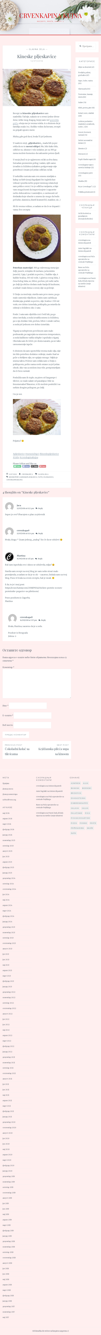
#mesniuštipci (32, 454)
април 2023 (7, 970)
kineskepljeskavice (28, 477)
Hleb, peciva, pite (84, 108)
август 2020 (8, 1133)
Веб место (8, 725)
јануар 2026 (7, 835)
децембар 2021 (9, 1057)
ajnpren (75, 783)
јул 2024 (6, 894)
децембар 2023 (9, 927)
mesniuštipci (14, 477)
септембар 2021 (9, 1073)
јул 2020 (6, 1138)
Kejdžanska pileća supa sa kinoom (53, 750)
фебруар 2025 (8, 867)
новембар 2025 (9, 840)
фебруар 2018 (8, 1296)
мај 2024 (6, 900)
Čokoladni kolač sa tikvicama (17, 750)
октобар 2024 (8, 884)
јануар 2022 (7, 1052)
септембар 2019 (9, 1193)
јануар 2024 (7, 922)
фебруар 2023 (8, 981)
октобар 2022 (8, 1003)
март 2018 (7, 1290)
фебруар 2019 (8, 1231)
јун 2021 (6, 1090)
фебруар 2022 (8, 1046)
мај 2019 (6, 1214)
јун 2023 (6, 960)
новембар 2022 (9, 997)
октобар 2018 (8, 1252)
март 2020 (7, 1160)
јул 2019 (6, 1203)
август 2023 (7, 949)
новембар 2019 (9, 1182)
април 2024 (7, 905)
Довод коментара (10, 794)
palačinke (76, 813)
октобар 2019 (8, 1187)
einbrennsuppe (79, 803)
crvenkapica (27, 474)
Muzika (81, 181)
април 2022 (7, 1035)
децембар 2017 (9, 1306)
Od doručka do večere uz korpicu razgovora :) (50, 1331)
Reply (40, 508)
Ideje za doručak (84, 67)
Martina (21, 555)
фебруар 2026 (8, 829)
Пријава (6, 783)
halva (85, 808)
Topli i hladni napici (85, 159)
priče (93, 823)
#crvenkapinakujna (29, 457)
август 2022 (7, 1014)
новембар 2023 (9, 933)
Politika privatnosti (85, 192)
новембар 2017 (9, 1312)
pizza (74, 823)
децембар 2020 (9, 1122)
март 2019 (7, 1225)
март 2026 (7, 824)
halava (75, 808)
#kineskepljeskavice (49, 454)
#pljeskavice (19, 454)
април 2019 (7, 1220)
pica (87, 813)
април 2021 (7, 1101)
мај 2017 (6, 1317)
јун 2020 (6, 1144)
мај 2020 (6, 1149)
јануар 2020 (7, 1171)
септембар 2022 (9, 1008)
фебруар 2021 (8, 1111)
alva (85, 783)
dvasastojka (78, 798)
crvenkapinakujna (14, 480)
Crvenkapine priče (85, 173)
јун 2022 (6, 1025)
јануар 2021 (7, 1117)
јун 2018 (6, 1274)
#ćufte (16, 457)
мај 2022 (6, 1030)
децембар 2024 (9, 878)
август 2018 (7, 1263)
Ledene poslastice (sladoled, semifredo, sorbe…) (86, 124)
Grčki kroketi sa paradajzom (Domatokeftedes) (85, 216)
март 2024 (7, 911)
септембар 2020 (9, 1128)
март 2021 (7, 1106)
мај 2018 (6, 1279)
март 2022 (7, 1041)
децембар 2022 (9, 992)
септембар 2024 (9, 889)
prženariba (77, 828)
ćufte (40, 477)
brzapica (76, 793)
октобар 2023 (8, 938)
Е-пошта (8, 715)
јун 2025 (6, 857)
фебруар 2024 (8, 916)
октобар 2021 (8, 1068)
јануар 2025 (7, 873)
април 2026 (7, 819)
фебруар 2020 (8, 1166)
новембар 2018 (9, 1247)
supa (73, 833)
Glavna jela (37, 49)
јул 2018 (6, 1269)
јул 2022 (6, 1019)
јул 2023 (6, 954)
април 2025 (7, 862)
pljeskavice (48, 477)
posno (83, 823)
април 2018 (7, 1285)
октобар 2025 (8, 846)
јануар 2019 (7, 1236)
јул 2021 (6, 1084)
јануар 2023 (7, 987)
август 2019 (7, 1198)
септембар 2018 (9, 1258)
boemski (87, 788)
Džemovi (81, 154)
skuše (90, 828)
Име (5, 705)
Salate (80, 102)
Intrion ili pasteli (84, 243)
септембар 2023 (9, 943)
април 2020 (7, 1155)
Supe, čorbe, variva (85, 81)
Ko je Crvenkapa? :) (85, 187)
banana (75, 788)
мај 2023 (6, 965)
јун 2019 (6, 1209)
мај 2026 (6, 813)
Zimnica (81, 149)
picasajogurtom (80, 818)
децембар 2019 (9, 1176)
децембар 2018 (9, 1241)
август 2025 (7, 851)
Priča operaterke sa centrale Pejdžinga (86, 259)
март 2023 (7, 976)
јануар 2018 (7, 1301)
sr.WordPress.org (9, 800)
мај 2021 (6, 1095)
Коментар (8, 667)
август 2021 (7, 1079)
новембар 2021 (9, 1063)
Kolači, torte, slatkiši (86, 113)
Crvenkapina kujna (50, 15)
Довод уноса (8, 789)
